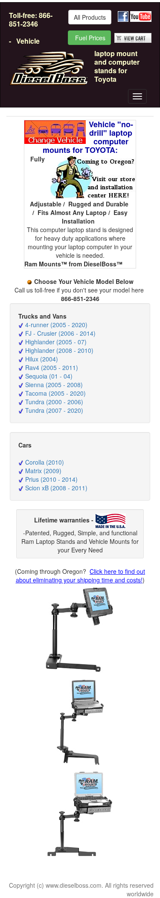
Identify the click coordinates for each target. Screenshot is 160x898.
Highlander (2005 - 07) (56, 341)
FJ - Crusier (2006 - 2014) (60, 333)
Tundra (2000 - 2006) (54, 401)
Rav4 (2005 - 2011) (51, 367)
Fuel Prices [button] (89, 37)
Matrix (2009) (43, 470)
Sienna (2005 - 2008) (54, 384)
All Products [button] (90, 17)
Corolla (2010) (44, 462)
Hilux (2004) (41, 359)
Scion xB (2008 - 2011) (56, 487)
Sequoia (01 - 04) (49, 376)
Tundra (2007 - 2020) (54, 410)
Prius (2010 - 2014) (51, 479)
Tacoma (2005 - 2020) (55, 393)
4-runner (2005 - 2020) (56, 324)
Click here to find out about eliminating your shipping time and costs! (80, 575)
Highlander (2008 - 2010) (59, 350)
